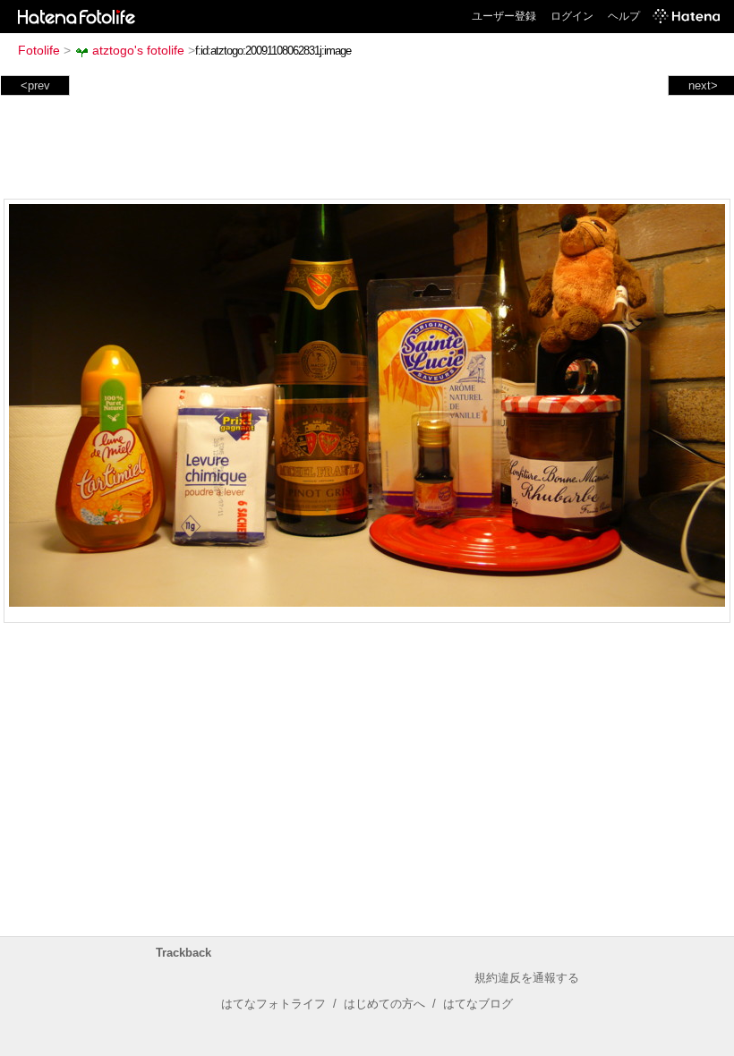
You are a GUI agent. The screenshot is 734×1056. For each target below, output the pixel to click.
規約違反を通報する (526, 977)
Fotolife (39, 50)
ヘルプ (624, 16)
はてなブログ (478, 1003)
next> (703, 85)
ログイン (571, 16)
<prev (35, 85)
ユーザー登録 (504, 16)
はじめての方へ (384, 1003)
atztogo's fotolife (138, 50)
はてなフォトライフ (273, 1003)
